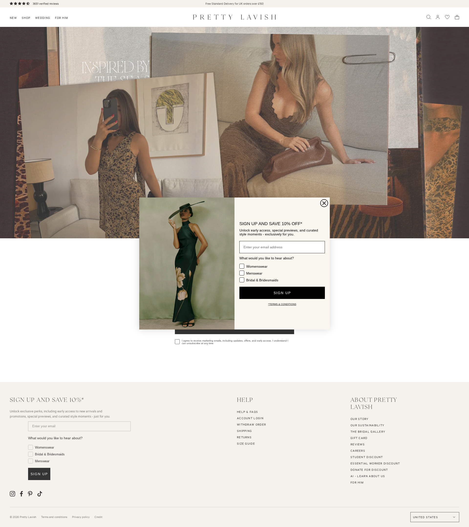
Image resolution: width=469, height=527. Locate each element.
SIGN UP (282, 293)
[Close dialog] (324, 203)
